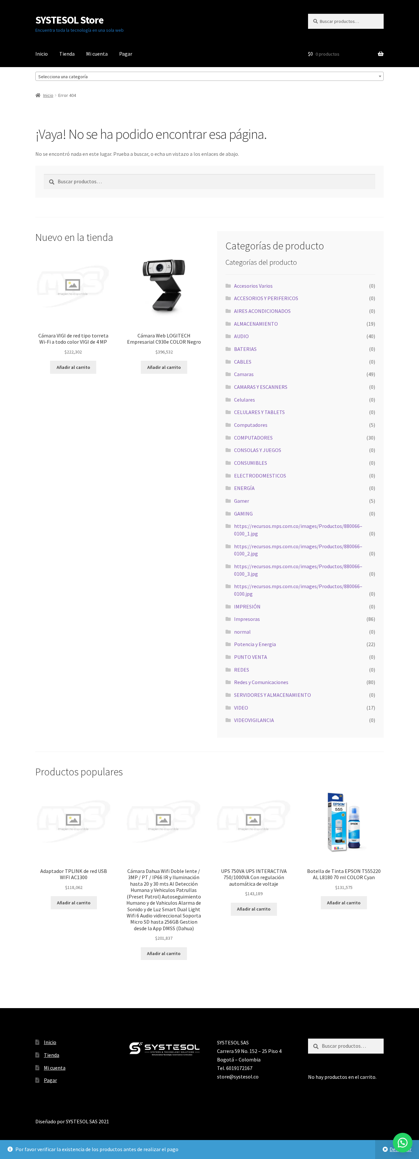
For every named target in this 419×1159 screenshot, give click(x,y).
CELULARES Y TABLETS (259, 412)
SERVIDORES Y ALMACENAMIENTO (272, 695)
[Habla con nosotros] (402, 1142)
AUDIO (241, 336)
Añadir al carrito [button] (73, 367)
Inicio (41, 53)
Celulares (244, 399)
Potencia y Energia (255, 644)
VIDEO (241, 707)
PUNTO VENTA (250, 657)
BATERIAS (245, 349)
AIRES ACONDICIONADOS (262, 311)
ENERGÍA (244, 488)
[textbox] (209, 76)
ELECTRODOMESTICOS (260, 475)
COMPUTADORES (253, 437)
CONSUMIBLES (250, 463)
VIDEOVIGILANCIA (254, 720)
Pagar (125, 53)
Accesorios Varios (253, 285)
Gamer (241, 501)
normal (242, 631)
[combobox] (209, 76)
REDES (241, 669)
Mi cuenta (97, 53)
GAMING (243, 513)
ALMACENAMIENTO (256, 323)
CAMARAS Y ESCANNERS (260, 387)
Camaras (244, 374)
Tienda (67, 53)
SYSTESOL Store (69, 20)
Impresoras (247, 619)
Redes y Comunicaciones (261, 682)
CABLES (242, 361)
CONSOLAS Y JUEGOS (257, 450)
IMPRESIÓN (247, 606)
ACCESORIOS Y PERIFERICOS (266, 298)
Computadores (250, 425)
